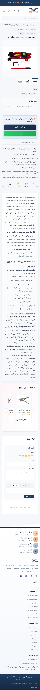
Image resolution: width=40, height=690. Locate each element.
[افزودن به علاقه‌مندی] (18, 394)
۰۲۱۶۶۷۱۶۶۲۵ (28, 550)
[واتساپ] (26, 576)
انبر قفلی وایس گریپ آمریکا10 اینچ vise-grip (23, 411)
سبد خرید (34, 631)
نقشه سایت (34, 687)
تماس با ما (34, 650)
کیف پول (34, 639)
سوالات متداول (14, 683)
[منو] (4, 10)
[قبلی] (34, 410)
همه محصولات (32, 595)
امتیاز (32, 452)
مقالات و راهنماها (32, 599)
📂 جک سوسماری (18, 29)
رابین (35, 89)
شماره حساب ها (32, 610)
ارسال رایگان (33, 606)
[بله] (21, 576)
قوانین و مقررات (33, 683)
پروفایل (34, 642)
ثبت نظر (28, 496)
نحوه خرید (34, 614)
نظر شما (31, 469)
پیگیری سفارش (32, 628)
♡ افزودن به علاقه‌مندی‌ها (29, 142)
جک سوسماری (10, 197)
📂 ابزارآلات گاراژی (31, 29)
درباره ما (34, 646)
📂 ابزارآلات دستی (31, 33)
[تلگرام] (31, 576)
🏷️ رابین (21, 33)
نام (33, 460)
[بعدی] (6, 410)
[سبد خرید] (9, 10)
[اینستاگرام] (36, 576)
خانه (37, 25)
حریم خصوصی (23, 683)
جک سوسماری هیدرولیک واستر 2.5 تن (22, 313)
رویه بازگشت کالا (32, 617)
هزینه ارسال (33, 603)
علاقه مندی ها (33, 635)
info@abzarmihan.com (28, 663)
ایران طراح (18, 679)
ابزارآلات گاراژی (30, 25)
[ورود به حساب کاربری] (18, 10)
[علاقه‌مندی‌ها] (13, 10)
